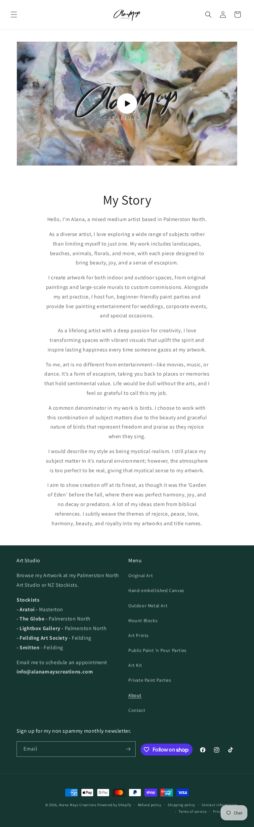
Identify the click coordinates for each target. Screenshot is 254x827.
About (135, 695)
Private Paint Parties (149, 680)
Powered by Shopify (114, 805)
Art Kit (135, 665)
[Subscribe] (128, 749)
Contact (136, 710)
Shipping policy (181, 805)
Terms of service (192, 811)
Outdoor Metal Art (147, 606)
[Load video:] (127, 104)
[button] (14, 14)
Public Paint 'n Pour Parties (157, 650)
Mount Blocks (142, 620)
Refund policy (149, 805)
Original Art (140, 575)
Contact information (219, 805)
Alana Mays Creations (78, 805)
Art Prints (138, 635)
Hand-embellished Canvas (156, 590)
